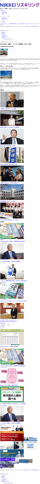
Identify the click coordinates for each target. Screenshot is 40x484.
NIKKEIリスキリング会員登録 (30, 26)
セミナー (3, 14)
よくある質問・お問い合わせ (6, 481)
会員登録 (1, 10)
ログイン (4, 10)
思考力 (21, 23)
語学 (15, 23)
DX (0, 23)
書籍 (22, 23)
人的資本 (1, 24)
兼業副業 (13, 23)
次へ (1, 88)
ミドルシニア (29, 23)
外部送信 (3, 480)
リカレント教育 (25, 23)
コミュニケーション (6, 23)
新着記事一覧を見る (3, 323)
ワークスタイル (37, 23)
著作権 (3, 33)
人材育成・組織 (4, 17)
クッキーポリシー (4, 35)
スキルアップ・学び (5, 12)
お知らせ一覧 (4, 475)
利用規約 (3, 32)
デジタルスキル (18, 23)
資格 (10, 23)
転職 (11, 23)
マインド (2, 23)
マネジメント (33, 23)
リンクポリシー (4, 34)
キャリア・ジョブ (4, 13)
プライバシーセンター (5, 36)
